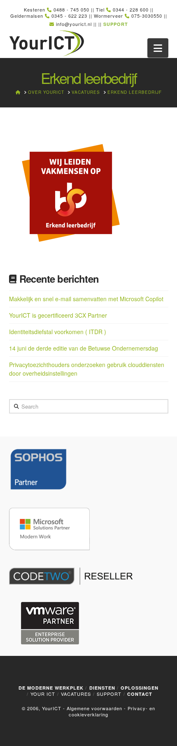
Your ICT (42, 693)
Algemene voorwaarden (94, 708)
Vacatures (76, 693)
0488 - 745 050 (71, 9)
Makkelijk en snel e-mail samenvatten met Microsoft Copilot (86, 299)
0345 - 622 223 (69, 15)
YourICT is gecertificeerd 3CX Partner (58, 315)
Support (109, 693)
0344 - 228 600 (131, 9)
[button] (157, 48)
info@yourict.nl (74, 24)
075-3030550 (146, 15)
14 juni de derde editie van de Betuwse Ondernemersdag (83, 348)
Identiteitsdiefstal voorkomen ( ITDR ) (57, 332)
